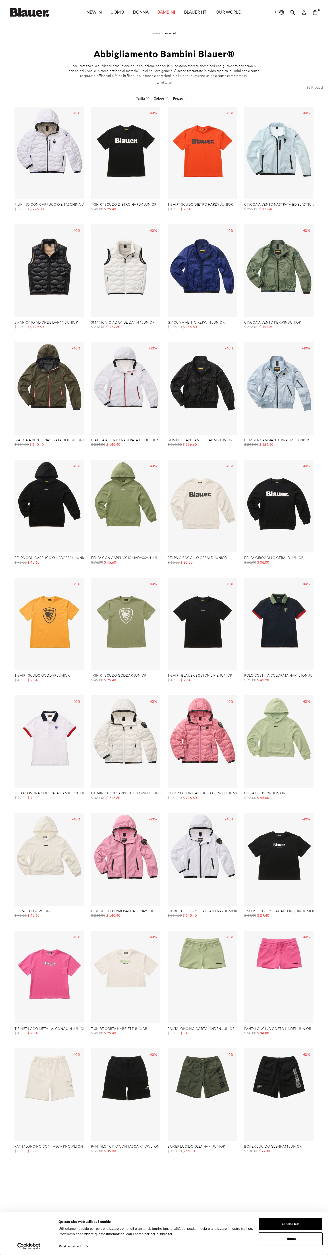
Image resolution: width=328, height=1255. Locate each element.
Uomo (117, 12)
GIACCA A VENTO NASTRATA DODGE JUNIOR (49, 440)
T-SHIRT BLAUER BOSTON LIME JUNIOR (200, 676)
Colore (159, 98)
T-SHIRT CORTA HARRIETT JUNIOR (119, 1029)
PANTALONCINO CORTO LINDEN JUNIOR (201, 1029)
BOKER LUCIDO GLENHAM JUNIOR (196, 1146)
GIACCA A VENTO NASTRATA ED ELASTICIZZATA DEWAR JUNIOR (278, 205)
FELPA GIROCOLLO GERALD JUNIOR (197, 558)
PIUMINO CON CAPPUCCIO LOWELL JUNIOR (125, 793)
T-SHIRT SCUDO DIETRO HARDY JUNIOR (123, 205)
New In (94, 12)
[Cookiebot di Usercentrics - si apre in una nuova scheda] (28, 1246)
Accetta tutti (290, 1224)
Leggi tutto (164, 82)
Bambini (166, 12)
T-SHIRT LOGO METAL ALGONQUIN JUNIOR (278, 911)
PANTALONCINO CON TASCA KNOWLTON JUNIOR (49, 1146)
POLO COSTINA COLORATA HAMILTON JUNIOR (278, 676)
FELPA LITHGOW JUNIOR (264, 793)
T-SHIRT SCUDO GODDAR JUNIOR (42, 676)
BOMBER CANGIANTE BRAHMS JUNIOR (200, 440)
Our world (228, 12)
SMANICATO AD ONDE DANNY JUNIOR (46, 322)
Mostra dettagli (70, 1246)
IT (276, 12)
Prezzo (178, 98)
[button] (164, 82)
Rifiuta (291, 1238)
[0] (315, 12)
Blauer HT (195, 12)
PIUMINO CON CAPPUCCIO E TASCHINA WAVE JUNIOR (49, 205)
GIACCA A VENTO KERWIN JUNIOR (196, 322)
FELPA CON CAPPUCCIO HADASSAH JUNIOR (49, 558)
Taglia (140, 98)
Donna (141, 12)
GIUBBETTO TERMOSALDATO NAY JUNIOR (125, 911)
